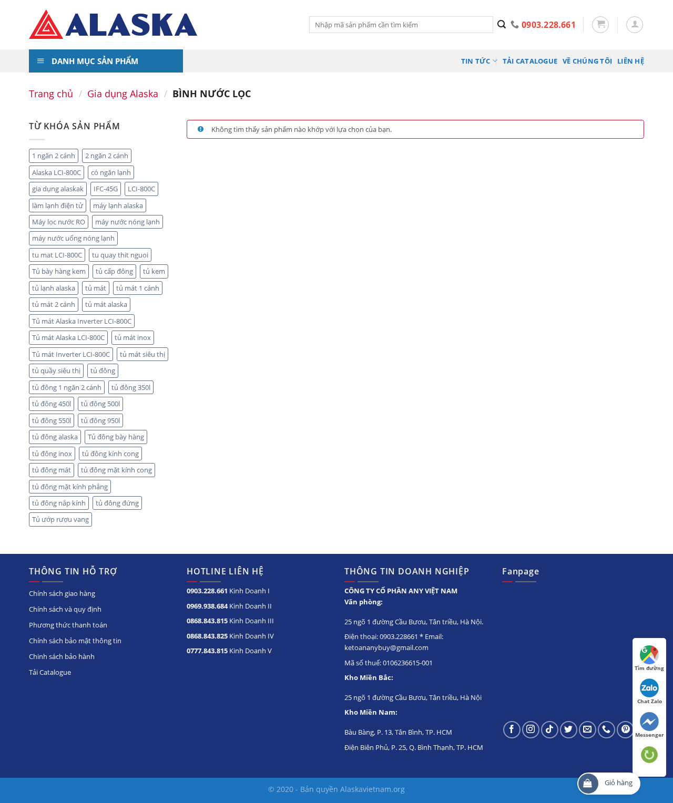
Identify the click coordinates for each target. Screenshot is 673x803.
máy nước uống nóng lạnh (73, 238)
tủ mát (95, 288)
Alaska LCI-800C (56, 172)
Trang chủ (51, 93)
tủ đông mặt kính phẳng (70, 486)
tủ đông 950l (100, 420)
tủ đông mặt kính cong (116, 470)
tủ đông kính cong (110, 453)
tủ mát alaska (106, 304)
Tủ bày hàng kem (59, 271)
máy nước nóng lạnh (127, 222)
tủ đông (102, 370)
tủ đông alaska (55, 436)
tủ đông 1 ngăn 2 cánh (66, 387)
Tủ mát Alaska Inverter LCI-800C (81, 321)
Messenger (649, 734)
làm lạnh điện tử (57, 205)
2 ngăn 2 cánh (106, 155)
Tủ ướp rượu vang (60, 519)
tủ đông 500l (100, 403)
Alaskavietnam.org (372, 789)
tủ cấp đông (114, 271)
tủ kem (154, 271)
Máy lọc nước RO (58, 222)
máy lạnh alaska (118, 205)
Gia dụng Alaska (122, 93)
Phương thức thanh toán (68, 625)
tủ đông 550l (51, 420)
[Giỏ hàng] (600, 24)
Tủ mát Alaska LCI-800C (68, 337)
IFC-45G (106, 188)
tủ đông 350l (130, 387)
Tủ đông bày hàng (116, 436)
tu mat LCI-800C (57, 255)
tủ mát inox (133, 337)
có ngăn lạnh (111, 172)
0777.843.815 (207, 650)
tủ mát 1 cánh (137, 288)
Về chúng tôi (587, 61)
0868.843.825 (207, 636)
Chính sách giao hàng (62, 593)
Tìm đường (649, 668)
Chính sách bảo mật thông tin (75, 640)
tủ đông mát (51, 470)
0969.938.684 (207, 606)
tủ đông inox (52, 453)
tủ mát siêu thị (142, 354)
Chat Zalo (649, 701)
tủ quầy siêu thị (56, 370)
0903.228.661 (207, 590)
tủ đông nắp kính (59, 503)
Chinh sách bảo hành (62, 656)
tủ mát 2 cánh (53, 304)
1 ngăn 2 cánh (53, 155)
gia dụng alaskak (58, 188)
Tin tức (476, 61)
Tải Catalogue (530, 61)
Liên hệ (630, 61)
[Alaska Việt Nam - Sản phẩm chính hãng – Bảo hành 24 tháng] (161, 24)
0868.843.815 (207, 620)
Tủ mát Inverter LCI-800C (71, 354)
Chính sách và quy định (65, 609)
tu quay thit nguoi (120, 255)
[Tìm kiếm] (502, 24)
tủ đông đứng (117, 503)
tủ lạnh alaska (53, 288)
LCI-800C (141, 188)
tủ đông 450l (51, 403)
